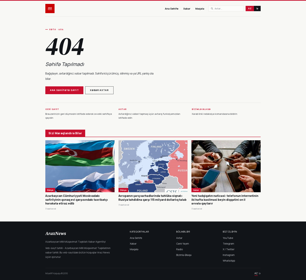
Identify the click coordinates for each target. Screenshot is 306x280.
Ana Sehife (171, 8)
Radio (179, 249)
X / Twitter (228, 249)
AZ (249, 8)
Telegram (228, 243)
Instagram (229, 255)
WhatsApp (229, 260)
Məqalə (199, 8)
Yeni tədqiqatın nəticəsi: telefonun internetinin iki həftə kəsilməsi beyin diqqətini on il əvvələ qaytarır (224, 199)
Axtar (179, 238)
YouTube (228, 238)
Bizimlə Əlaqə (183, 255)
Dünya (50, 190)
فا (257, 8)
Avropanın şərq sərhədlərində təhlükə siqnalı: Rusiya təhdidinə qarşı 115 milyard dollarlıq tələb (152, 198)
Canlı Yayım (182, 243)
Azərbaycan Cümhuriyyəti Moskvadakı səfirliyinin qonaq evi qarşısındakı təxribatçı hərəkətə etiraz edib (76, 199)
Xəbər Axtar (99, 90)
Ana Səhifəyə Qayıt (64, 90)
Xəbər (186, 8)
